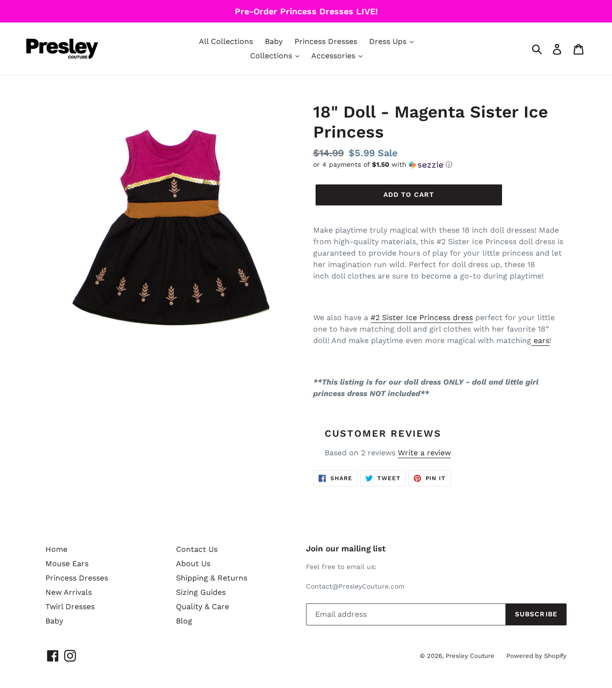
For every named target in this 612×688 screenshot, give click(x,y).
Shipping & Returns (211, 577)
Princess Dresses (326, 41)
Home (56, 549)
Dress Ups (389, 41)
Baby (274, 41)
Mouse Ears (66, 563)
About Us (193, 563)
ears (540, 340)
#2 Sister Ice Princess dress (422, 317)
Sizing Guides (201, 592)
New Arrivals (68, 592)
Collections (272, 55)
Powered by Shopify (536, 655)
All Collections (226, 41)
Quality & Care (202, 606)
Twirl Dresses (70, 606)
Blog (184, 620)
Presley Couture (470, 655)
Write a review (424, 452)
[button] (440, 164)
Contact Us (197, 549)
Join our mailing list (345, 548)
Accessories (334, 55)
